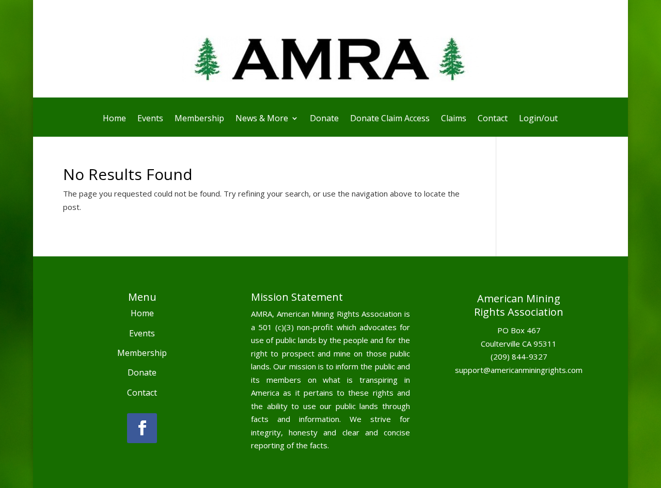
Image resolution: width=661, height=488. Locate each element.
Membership (199, 119)
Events (150, 119)
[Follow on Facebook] (142, 428)
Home (114, 119)
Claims (453, 119)
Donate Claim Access (390, 119)
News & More (261, 119)
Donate (324, 119)
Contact (493, 119)
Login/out (538, 119)
